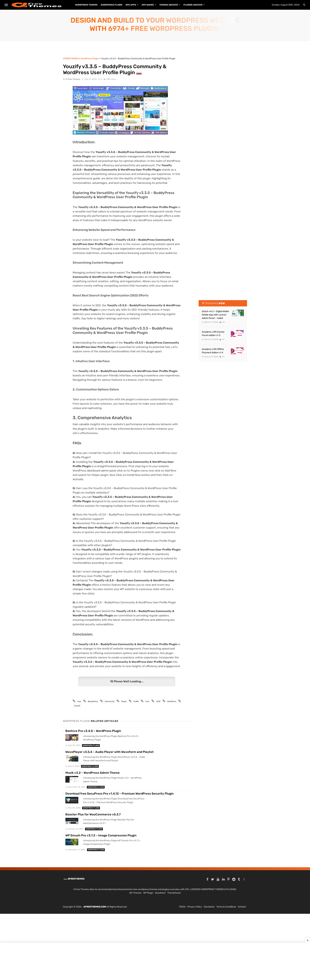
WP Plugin (148, 892)
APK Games (148, 5)
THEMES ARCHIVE (168, 5)
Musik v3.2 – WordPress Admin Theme (92, 773)
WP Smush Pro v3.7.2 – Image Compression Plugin (100, 835)
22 (223, 322)
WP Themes (135, 892)
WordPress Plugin (111, 5)
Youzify (77, 706)
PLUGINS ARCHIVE (192, 5)
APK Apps (130, 5)
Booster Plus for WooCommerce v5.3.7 (93, 814)
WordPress (171, 701)
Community (109, 701)
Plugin (124, 701)
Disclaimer (209, 906)
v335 (158, 701)
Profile (136, 701)
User (147, 701)
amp (79, 701)
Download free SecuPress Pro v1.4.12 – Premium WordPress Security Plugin (119, 793)
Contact (242, 906)
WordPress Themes (86, 5)
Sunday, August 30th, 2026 (286, 4)
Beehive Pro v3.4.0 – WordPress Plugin (93, 731)
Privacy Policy (194, 906)
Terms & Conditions (226, 906)
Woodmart (160, 892)
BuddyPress (93, 701)
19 (223, 339)
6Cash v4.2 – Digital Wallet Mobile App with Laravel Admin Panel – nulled (215, 315)
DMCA (182, 906)
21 (223, 357)
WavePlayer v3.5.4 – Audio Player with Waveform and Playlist (109, 752)
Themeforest (174, 892)
